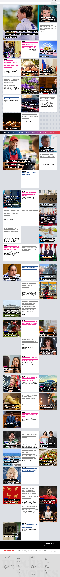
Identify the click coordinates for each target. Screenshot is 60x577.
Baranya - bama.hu (6, 558)
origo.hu (18, 566)
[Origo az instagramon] (49, 543)
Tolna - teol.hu (6, 574)
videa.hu (46, 566)
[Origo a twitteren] (48, 543)
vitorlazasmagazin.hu (34, 567)
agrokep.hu (19, 572)
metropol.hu (46, 557)
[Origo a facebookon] (46, 543)
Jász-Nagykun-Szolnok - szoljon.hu (9, 568)
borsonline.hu (33, 574)
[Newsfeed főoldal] (6, 543)
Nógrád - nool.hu (6, 570)
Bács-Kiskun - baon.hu (7, 557)
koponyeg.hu (46, 565)
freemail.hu (46, 564)
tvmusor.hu (32, 569)
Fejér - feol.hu (6, 564)
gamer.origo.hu (33, 560)
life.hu (45, 558)
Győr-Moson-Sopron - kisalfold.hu (9, 565)
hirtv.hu (18, 565)
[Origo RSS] (53, 543)
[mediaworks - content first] (9, 551)
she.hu (46, 559)
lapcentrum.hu (47, 567)
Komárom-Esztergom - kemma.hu (9, 569)
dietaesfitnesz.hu (33, 566)
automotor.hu (33, 558)
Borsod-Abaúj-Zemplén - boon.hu (9, 560)
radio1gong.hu (47, 572)
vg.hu (18, 571)
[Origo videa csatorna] (51, 543)
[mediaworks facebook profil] (52, 551)
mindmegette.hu (33, 564)
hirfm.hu (46, 573)
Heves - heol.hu (6, 567)
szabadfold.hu (19, 564)
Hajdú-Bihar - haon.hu (7, 566)
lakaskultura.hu (33, 559)
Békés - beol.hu (6, 559)
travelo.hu (32, 565)
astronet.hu (32, 557)
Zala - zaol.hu (19, 558)
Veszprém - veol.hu (20, 557)
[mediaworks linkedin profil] (55, 551)
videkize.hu (32, 568)
